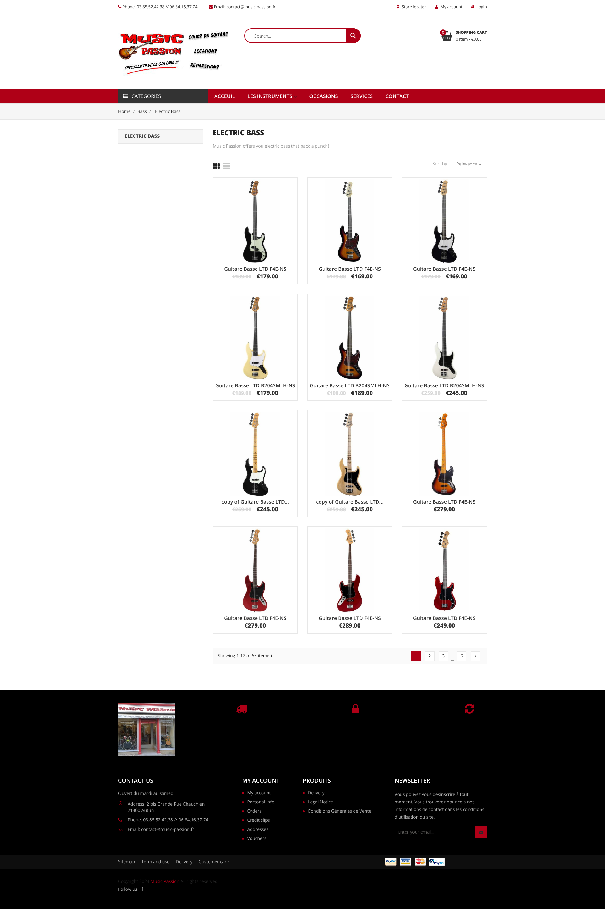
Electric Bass (142, 136)
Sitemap (126, 862)
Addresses (257, 829)
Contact (397, 96)
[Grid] (216, 166)
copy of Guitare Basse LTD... (255, 501)
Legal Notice (320, 802)
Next (475, 656)
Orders (254, 811)
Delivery (316, 793)
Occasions (323, 96)
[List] (226, 166)
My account (260, 781)
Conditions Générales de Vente (339, 811)
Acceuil (224, 96)
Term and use (155, 862)
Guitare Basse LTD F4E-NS (255, 268)
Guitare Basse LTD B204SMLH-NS (255, 385)
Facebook (142, 889)
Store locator (413, 6)
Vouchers (256, 839)
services (361, 96)
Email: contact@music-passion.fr (244, 6)
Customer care (214, 862)
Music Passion (165, 881)
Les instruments (270, 96)
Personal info (260, 802)
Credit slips (258, 820)
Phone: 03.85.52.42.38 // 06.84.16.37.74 (159, 6)
